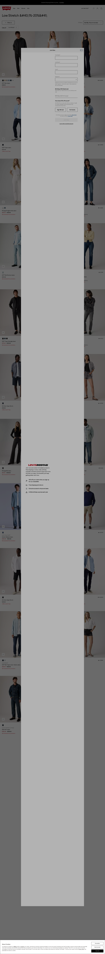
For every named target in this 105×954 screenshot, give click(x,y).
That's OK (97, 950)
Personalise (97, 943)
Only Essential (97, 947)
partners (22, 946)
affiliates (15, 946)
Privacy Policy (81, 949)
